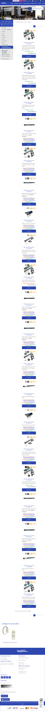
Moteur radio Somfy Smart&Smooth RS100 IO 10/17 (29, 308)
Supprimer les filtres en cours (7, 24)
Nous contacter (4, 659)
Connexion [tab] (4, 27)
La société (16, 3)
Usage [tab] (3, 42)
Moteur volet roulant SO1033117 (29, 131)
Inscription (6, 699)
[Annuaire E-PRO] (27, 708)
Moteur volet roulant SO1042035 (29, 102)
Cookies (23, 702)
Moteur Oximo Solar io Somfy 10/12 (29, 223)
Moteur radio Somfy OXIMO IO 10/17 (28, 569)
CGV (2, 702)
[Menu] (43, 698)
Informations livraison (23, 658)
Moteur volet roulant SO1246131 (29, 43)
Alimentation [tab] (4, 40)
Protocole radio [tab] (5, 44)
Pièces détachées (26, 3)
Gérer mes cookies (28, 702)
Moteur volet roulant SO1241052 (29, 220)
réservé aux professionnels (29, 139)
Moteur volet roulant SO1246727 (29, 594)
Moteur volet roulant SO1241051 (29, 422)
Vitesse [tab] (3, 39)
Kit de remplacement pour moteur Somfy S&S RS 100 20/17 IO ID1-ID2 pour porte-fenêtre (29, 453)
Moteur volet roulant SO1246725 (29, 449)
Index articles (21, 664)
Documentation (33, 3)
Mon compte (4, 658)
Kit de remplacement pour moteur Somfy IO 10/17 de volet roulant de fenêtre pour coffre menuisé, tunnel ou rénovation (28, 77)
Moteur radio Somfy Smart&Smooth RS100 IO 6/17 (29, 540)
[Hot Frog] (34, 708)
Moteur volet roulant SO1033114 (29, 536)
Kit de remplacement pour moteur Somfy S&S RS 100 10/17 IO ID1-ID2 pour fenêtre (29, 252)
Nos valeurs (21, 669)
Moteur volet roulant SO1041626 (29, 394)
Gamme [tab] (3, 31)
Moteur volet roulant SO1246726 (29, 247)
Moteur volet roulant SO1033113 (29, 506)
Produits (20, 3)
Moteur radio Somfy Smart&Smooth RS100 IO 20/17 (29, 135)
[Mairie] (15, 708)
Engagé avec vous (22, 671)
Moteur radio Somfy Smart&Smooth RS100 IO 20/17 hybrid (29, 510)
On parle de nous (22, 673)
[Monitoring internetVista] (9, 708)
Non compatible (6, 54)
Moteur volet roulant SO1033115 (29, 304)
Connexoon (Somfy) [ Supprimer (5, 51)
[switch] (41, 706)
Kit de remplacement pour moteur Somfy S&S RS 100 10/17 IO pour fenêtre (28, 165)
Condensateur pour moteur (10, 642)
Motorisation (3, 18)
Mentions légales (18, 702)
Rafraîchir (5, 696)
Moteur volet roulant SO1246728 (29, 161)
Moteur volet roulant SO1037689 (29, 566)
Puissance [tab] (4, 37)
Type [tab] (3, 33)
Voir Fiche (29, 144)
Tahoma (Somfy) (6, 56)
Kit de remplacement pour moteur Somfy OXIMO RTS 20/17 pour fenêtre (28, 107)
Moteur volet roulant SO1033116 (29, 334)
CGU (4, 702)
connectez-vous (31, 140)
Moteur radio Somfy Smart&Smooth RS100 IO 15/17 (29, 338)
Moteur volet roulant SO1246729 (29, 364)
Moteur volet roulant (11, 18)
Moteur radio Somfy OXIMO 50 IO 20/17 (28, 397)
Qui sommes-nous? (23, 667)
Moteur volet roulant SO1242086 (29, 277)
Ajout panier (29, 56)
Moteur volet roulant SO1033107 (29, 191)
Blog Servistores (22, 660)
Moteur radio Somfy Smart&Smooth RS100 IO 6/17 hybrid (29, 195)
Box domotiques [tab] (6, 47)
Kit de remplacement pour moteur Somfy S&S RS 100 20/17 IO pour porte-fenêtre (28, 368)
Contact (39, 3)
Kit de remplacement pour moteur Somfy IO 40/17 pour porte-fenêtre (28, 281)
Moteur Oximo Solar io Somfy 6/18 (28, 425)
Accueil (11, 3)
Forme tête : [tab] (6, 29)
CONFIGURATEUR (38, 8)
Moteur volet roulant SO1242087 (29, 479)
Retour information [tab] (5, 58)
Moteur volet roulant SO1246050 (29, 73)
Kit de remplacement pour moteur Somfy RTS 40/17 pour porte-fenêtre (29, 482)
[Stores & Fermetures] (21, 708)
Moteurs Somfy (18, 18)
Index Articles (12, 702)
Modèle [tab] (3, 35)
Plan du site (21, 662)
